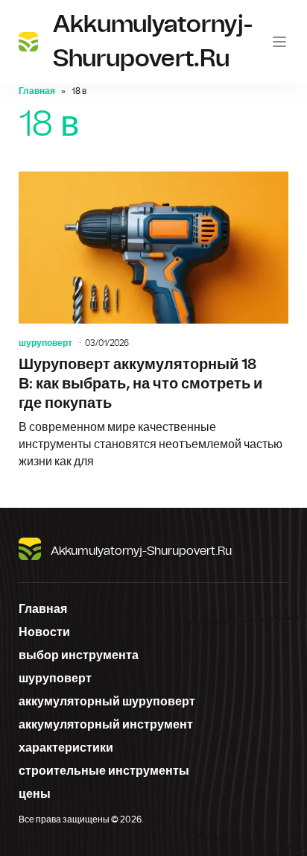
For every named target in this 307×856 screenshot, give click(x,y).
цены (35, 794)
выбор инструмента (79, 655)
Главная (37, 90)
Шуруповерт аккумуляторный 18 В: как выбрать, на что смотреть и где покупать (153, 321)
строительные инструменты (104, 771)
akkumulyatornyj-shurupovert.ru (141, 551)
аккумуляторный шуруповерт (107, 702)
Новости (44, 632)
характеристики (66, 748)
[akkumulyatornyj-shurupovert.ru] (28, 41)
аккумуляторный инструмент (106, 725)
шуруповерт (45, 343)
